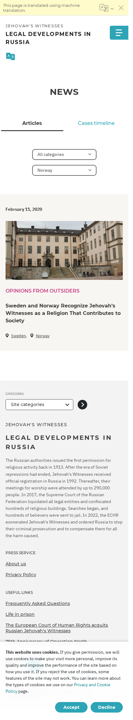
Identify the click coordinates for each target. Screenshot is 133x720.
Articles (32, 123)
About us (16, 564)
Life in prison (20, 614)
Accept (71, 707)
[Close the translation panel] (121, 7)
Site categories (27, 404)
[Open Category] (82, 404)
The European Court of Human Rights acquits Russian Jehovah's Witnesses (57, 628)
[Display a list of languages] (107, 8)
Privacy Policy (21, 574)
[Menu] (119, 33)
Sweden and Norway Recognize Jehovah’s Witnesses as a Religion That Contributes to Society (63, 313)
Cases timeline (96, 123)
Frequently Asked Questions (38, 603)
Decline (106, 707)
